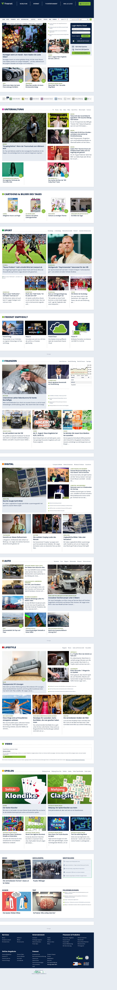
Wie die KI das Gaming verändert (55, 503)
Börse (3, 937)
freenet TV (4, 956)
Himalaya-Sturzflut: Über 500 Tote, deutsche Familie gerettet (59, 28)
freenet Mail (66, 941)
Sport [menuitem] (7, 19)
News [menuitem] (3, 19)
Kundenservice (36, 954)
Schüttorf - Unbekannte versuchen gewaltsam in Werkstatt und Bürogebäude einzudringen (76, 896)
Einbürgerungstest (37, 939)
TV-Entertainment (51, 4)
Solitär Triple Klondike (78, 771)
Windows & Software (79, 464)
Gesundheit (88, 647)
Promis (56, 109)
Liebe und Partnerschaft (78, 647)
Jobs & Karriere (63, 361)
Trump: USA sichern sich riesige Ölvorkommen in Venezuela (58, 24)
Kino (61, 109)
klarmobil (19, 958)
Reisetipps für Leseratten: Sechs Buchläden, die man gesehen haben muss (63, 686)
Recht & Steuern (81, 361)
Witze (68, 109)
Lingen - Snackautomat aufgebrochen (71, 899)
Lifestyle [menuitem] (33, 19)
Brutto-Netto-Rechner (83, 941)
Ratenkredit (81, 939)
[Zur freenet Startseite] (7, 3)
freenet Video (20, 954)
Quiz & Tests (74, 109)
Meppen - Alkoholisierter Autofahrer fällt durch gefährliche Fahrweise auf (78, 904)
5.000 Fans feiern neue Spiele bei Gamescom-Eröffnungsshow (61, 508)
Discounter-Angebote (68, 937)
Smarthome (88, 464)
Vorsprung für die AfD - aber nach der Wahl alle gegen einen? (58, 31)
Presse (49, 956)
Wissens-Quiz (50, 941)
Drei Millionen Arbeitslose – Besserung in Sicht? (58, 395)
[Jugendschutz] (39, 971)
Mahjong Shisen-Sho (56, 771)
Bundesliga (50, 230)
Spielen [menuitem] (45, 19)
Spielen (9, 770)
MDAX (73, 382)
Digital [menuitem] (40, 19)
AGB (33, 966)
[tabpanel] (24, 43)
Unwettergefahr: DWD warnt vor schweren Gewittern (75, 872)
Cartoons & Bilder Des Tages (23, 194)
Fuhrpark (79, 561)
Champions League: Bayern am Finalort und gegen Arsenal (76, 875)
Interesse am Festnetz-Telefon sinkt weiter (57, 510)
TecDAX (73, 385)
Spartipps (88, 361)
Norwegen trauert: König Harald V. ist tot (72, 861)
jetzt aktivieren (8, 756)
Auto (7, 560)
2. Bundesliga (58, 230)
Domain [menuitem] (55, 19)
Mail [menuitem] (50, 19)
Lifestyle (10, 647)
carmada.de (20, 960)
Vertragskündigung (52, 962)
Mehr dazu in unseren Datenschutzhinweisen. (75, 759)
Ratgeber (64, 647)
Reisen (69, 647)
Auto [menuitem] (18, 19)
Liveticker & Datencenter (85, 230)
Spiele (49, 937)
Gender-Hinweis (51, 954)
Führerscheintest (87, 561)
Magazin (66, 561)
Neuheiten (56, 561)
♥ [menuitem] (58, 19)
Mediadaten (50, 958)
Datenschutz (35, 960)
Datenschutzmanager (37, 962)
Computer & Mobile (57, 464)
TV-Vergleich (81, 945)
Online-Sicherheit (82, 937)
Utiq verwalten (36, 964)
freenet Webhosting (68, 943)
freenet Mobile (21, 956)
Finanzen (10, 360)
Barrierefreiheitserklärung (39, 956)
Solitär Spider (88, 771)
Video (64, 109)
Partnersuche (20, 941)
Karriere (49, 960)
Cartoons (89, 109)
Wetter (19, 939)
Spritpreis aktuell (6, 939)
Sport (8, 230)
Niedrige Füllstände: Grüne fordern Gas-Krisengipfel (59, 405)
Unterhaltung (14, 109)
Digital (9, 464)
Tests (61, 561)
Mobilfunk (23, 4)
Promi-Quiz (35, 943)
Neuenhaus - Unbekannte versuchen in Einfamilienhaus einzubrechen (77, 902)
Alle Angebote (85, 3)
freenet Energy (6, 960)
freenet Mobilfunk (6, 954)
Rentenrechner (81, 943)
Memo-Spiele (82, 109)
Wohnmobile (73, 561)
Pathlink (65, 771)
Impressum (35, 958)
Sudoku (69, 771)
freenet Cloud (66, 939)
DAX (72, 380)
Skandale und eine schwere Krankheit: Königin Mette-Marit (59, 35)
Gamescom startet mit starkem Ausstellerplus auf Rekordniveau (61, 505)
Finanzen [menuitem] (13, 19)
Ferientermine (5, 941)
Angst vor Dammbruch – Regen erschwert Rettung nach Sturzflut (77, 865)
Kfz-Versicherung (67, 945)
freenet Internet (6, 958)
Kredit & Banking (72, 361)
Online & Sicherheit (68, 464)
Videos (49, 939)
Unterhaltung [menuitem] (25, 19)
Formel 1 (76, 230)
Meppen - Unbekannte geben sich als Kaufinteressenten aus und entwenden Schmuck (76, 893)
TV (53, 109)
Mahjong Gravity (46, 771)
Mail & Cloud (68, 4)
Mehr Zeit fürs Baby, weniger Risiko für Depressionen (74, 868)
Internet (36, 4)
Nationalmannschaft (67, 230)
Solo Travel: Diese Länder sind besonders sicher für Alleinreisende (61, 688)
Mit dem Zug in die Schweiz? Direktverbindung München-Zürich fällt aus (62, 691)
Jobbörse (19, 937)
